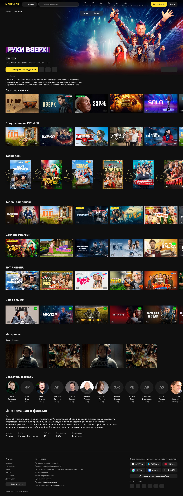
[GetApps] (137, 470)
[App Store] (137, 464)
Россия (32, 63)
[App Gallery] (169, 464)
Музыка (14, 63)
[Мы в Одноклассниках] (144, 486)
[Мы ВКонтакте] (138, 486)
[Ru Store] (153, 470)
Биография (22, 63)
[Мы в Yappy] (161, 486)
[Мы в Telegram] (132, 486)
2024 (8, 63)
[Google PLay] (153, 464)
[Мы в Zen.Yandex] (150, 486)
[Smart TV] (169, 470)
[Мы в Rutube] (155, 486)
